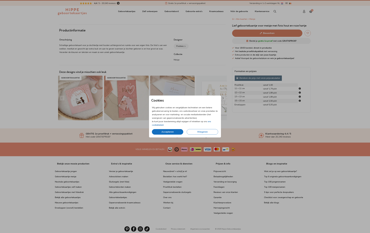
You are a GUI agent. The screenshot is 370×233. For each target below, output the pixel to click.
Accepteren (167, 131)
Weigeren (202, 131)
